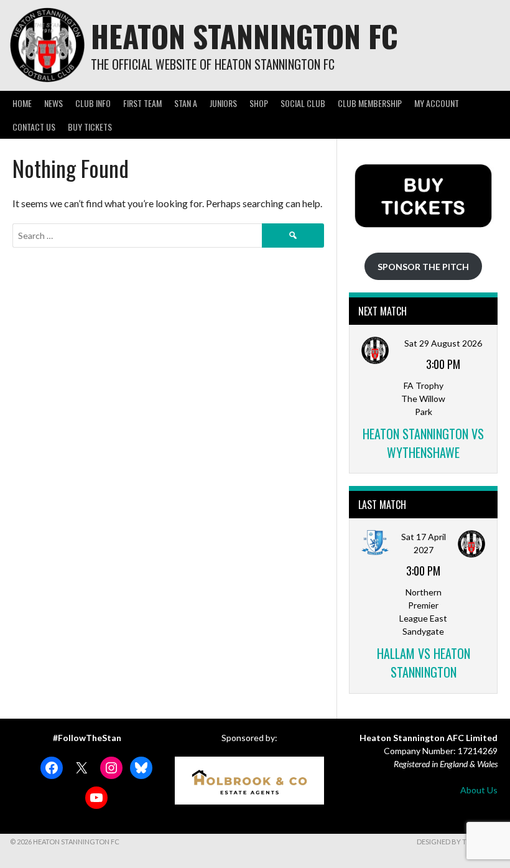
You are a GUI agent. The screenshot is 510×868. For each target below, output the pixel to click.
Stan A (185, 103)
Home (22, 103)
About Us (479, 790)
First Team (142, 103)
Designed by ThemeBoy (458, 842)
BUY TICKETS (90, 126)
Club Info (93, 103)
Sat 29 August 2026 (443, 343)
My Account (436, 103)
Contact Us (33, 126)
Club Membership (370, 103)
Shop (258, 103)
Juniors (223, 103)
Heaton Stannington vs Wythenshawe (423, 443)
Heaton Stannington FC (244, 36)
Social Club (302, 103)
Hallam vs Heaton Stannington (423, 662)
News (53, 103)
